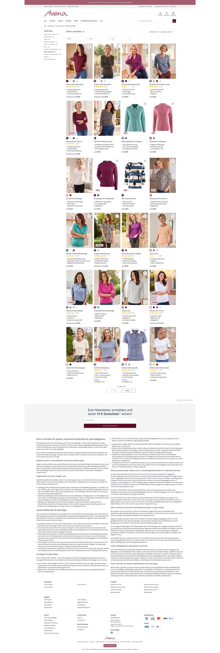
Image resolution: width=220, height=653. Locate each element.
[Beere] (123, 81)
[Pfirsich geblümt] (126, 364)
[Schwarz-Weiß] (126, 307)
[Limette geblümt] (129, 364)
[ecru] (157, 250)
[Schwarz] (126, 81)
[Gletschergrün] (123, 138)
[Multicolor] (151, 195)
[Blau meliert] (67, 307)
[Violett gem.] (126, 250)
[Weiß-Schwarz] (123, 307)
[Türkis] (67, 250)
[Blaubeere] (126, 138)
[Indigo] (74, 81)
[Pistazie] (154, 81)
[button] (168, 32)
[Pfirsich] (151, 250)
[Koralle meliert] (74, 307)
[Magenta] (74, 250)
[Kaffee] (95, 81)
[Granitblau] (151, 81)
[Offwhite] (129, 81)
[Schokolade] (98, 195)
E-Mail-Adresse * (89, 420)
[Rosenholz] (151, 138)
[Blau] (98, 250)
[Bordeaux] (67, 81)
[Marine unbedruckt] (95, 364)
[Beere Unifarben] (123, 250)
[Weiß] (70, 81)
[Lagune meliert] (70, 307)
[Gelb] (154, 364)
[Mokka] (95, 138)
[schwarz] (70, 364)
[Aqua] (98, 307)
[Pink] (157, 307)
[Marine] (74, 138)
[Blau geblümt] (123, 364)
